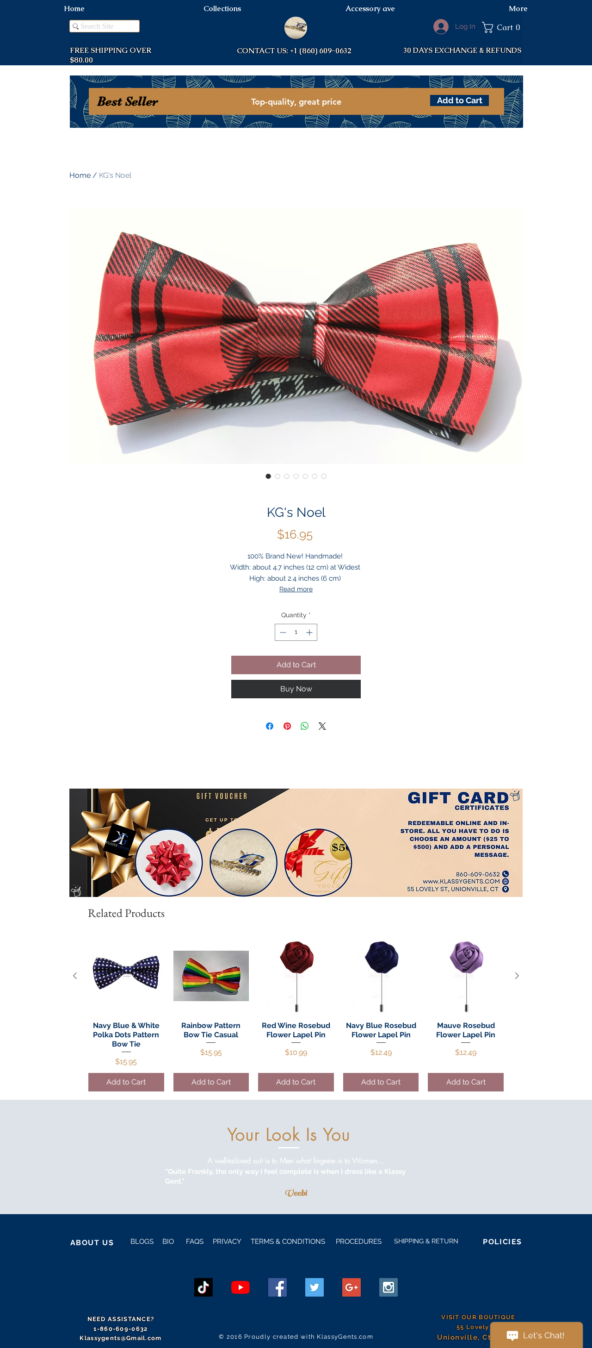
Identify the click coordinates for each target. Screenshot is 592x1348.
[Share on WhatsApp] (304, 726)
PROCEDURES (358, 1241)
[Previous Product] (74, 975)
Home (80, 175)
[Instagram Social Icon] (388, 1287)
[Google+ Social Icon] (351, 1287)
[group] (296, 1015)
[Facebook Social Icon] (277, 1287)
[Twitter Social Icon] (314, 1287)
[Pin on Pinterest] (287, 726)
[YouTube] (240, 1287)
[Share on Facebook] (269, 726)
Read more (296, 589)
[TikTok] (203, 1287)
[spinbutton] (296, 632)
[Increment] (310, 632)
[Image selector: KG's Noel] (268, 476)
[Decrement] (282, 632)
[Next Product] (517, 975)
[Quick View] (126, 976)
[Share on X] (322, 726)
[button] (502, 27)
